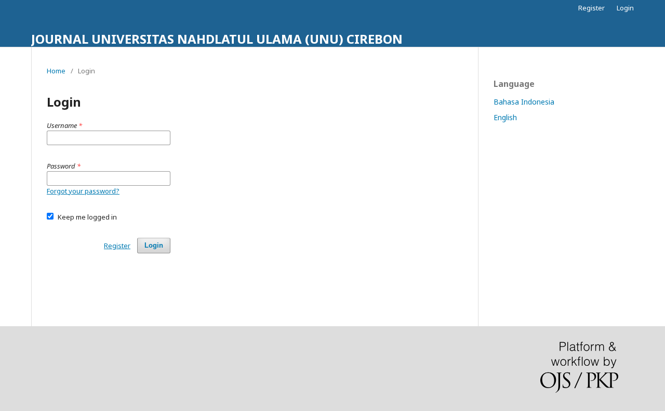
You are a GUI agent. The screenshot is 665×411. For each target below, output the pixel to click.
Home (56, 70)
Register (591, 7)
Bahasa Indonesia (524, 102)
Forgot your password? (83, 191)
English (505, 117)
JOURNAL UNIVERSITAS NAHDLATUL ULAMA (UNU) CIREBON (217, 38)
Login (625, 7)
